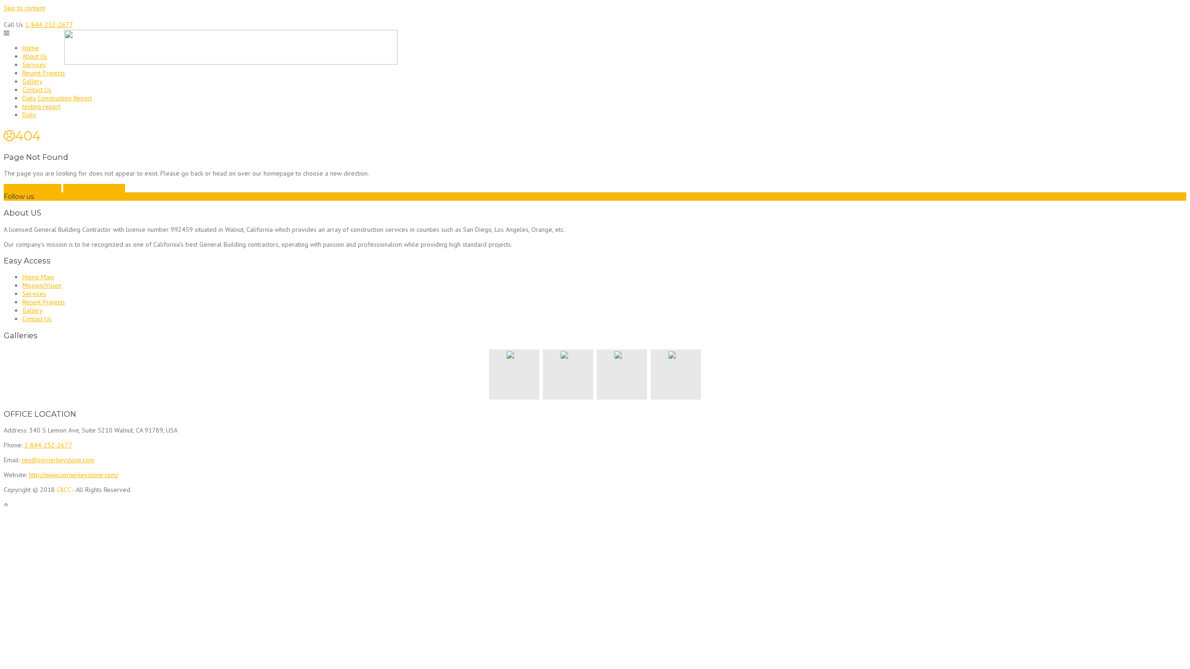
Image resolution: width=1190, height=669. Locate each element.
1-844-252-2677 (49, 24)
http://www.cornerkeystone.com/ (74, 475)
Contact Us (37, 89)
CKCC (64, 489)
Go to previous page (32, 188)
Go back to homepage (94, 188)
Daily (29, 115)
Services (34, 64)
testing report (41, 106)
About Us (34, 56)
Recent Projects (43, 73)
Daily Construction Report (57, 98)
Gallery (32, 81)
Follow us (19, 196)
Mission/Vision (41, 285)
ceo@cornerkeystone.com (57, 460)
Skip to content (24, 8)
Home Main (38, 277)
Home (30, 48)
